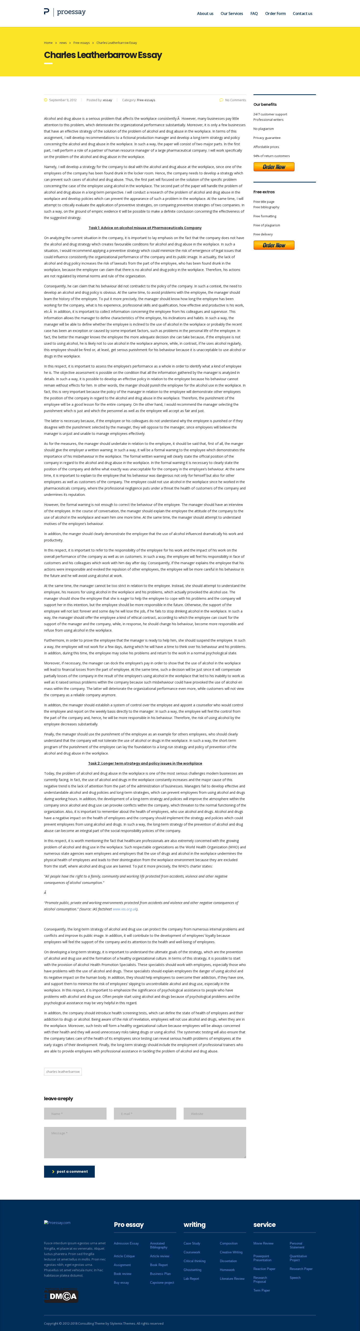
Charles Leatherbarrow (63, 1071)
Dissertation (228, 1261)
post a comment (72, 1171)
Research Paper (301, 1269)
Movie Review (263, 1243)
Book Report (159, 1265)
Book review (122, 1274)
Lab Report (191, 1279)
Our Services (232, 13)
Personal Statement (297, 1245)
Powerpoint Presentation (262, 1258)
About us (205, 13)
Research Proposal (260, 1279)
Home (48, 43)
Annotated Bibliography (159, 1245)
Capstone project (162, 1282)
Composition (229, 1243)
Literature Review (232, 1279)
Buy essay (121, 1282)
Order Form (275, 13)
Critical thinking (194, 1261)
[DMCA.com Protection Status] (61, 1295)
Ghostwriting (192, 1270)
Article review (159, 1256)
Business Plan (160, 1274)
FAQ (254, 13)
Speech (295, 1278)
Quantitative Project (298, 1258)
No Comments (235, 100)
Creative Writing (231, 1252)
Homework (227, 1270)
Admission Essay (126, 1243)
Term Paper (261, 1290)
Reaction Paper (264, 1269)
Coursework (192, 1252)
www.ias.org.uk (124, 909)
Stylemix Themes (122, 1323)
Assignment (122, 1265)
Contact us (302, 13)
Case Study (192, 1243)
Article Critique (124, 1256)
